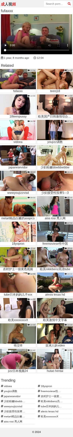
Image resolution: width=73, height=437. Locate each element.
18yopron (46, 386)
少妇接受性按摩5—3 (15, 411)
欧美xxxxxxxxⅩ (49, 416)
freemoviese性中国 (51, 391)
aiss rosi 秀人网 (12, 421)
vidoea (7, 386)
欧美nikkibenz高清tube (54, 401)
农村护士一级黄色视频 (53, 396)
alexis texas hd (49, 411)
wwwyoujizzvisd (12, 406)
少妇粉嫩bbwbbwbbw (16, 401)
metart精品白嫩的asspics (18, 416)
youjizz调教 (10, 391)
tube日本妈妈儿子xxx (53, 406)
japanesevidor (12, 396)
